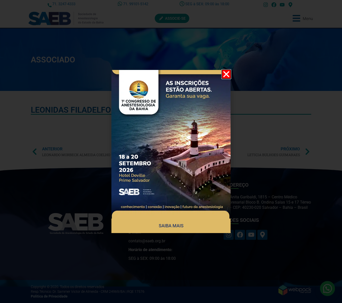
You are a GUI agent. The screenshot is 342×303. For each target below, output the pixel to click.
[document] (171, 151)
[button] (226, 74)
